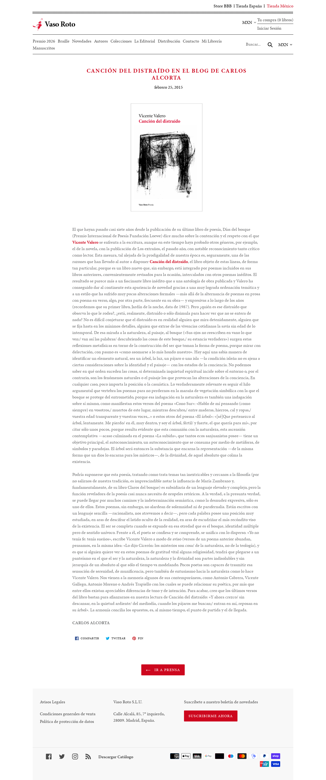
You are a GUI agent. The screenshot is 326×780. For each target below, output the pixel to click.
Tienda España (249, 6)
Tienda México (280, 6)
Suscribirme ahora (211, 716)
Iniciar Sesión (269, 28)
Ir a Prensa (166, 669)
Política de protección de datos (67, 721)
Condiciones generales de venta (67, 714)
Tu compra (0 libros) (275, 20)
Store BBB (223, 6)
